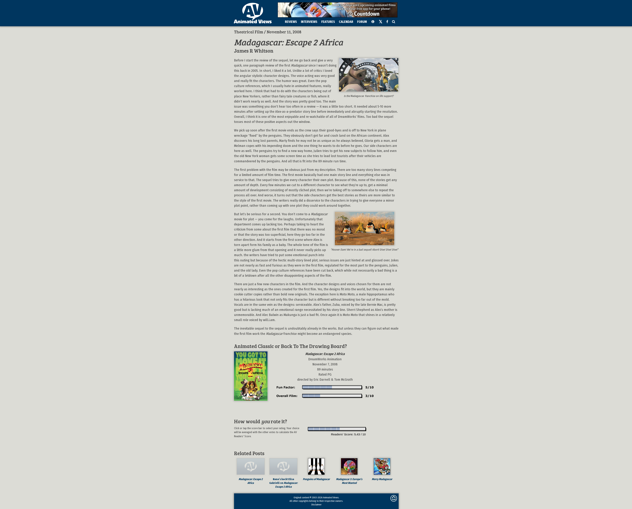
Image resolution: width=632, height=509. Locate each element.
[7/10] (345, 429)
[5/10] (334, 429)
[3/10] (322, 429)
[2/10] (317, 429)
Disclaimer (316, 504)
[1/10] (311, 429)
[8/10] (351, 429)
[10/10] (363, 429)
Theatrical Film (248, 32)
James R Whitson (253, 50)
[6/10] (340, 429)
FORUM (362, 22)
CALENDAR (346, 22)
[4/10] (328, 429)
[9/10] (357, 429)
